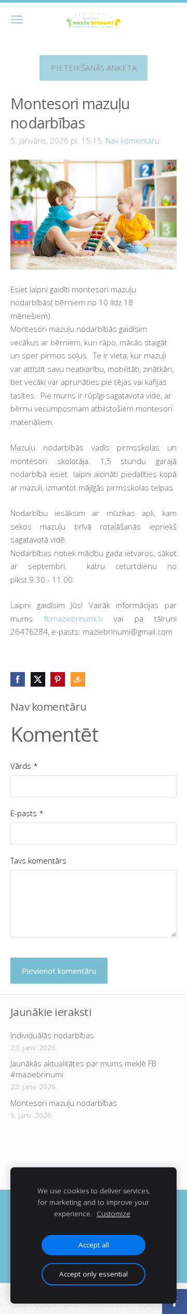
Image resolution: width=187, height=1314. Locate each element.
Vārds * (24, 766)
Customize (113, 1213)
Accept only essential (93, 1274)
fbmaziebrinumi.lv (73, 619)
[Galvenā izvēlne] (17, 19)
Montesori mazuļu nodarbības (63, 1103)
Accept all (93, 1244)
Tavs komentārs (38, 860)
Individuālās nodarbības (52, 1035)
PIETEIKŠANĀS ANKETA (94, 67)
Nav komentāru (132, 140)
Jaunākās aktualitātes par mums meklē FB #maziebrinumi (83, 1068)
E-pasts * (27, 813)
